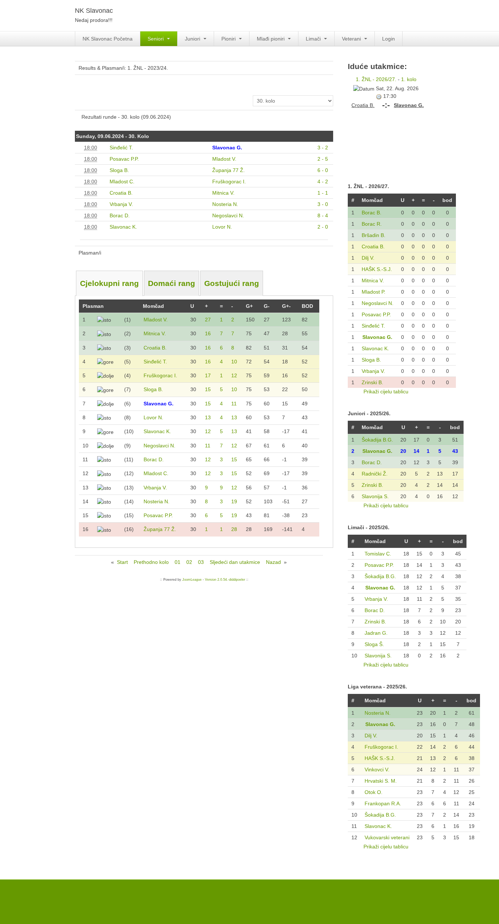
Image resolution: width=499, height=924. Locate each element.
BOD (307, 306)
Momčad (153, 306)
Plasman (93, 306)
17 (208, 375)
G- (267, 306)
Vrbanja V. (373, 371)
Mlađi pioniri (271, 39)
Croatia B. (373, 246)
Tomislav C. (378, 554)
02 (189, 562)
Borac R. (372, 224)
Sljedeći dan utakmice (235, 562)
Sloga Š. (374, 644)
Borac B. (371, 212)
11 (234, 403)
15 (208, 389)
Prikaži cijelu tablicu (385, 391)
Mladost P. (373, 292)
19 (234, 501)
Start (122, 562)
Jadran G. (376, 633)
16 (208, 333)
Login (388, 39)
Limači (314, 39)
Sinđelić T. (373, 326)
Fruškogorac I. (381, 747)
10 (234, 361)
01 (177, 562)
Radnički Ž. (375, 474)
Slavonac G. (377, 337)
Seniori (156, 39)
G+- (286, 306)
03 (201, 562)
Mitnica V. (373, 280)
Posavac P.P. (376, 314)
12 (234, 375)
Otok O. (373, 792)
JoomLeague (192, 579)
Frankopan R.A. (383, 803)
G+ (249, 306)
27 (208, 319)
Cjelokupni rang (109, 283)
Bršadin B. (373, 235)
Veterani (352, 39)
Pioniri (229, 39)
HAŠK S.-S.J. (377, 269)
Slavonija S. (375, 496)
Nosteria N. (378, 713)
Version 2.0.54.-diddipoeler (225, 579)
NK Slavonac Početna (108, 39)
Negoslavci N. (377, 303)
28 (234, 529)
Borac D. (372, 462)
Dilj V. (368, 258)
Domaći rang (171, 283)
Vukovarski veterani (387, 837)
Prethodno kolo (151, 562)
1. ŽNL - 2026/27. (376, 79)
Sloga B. (371, 360)
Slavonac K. (375, 348)
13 (208, 417)
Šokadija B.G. (377, 440)
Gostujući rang (231, 283)
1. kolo (408, 79)
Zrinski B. (372, 382)
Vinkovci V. (377, 769)
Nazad (273, 562)
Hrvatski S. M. (381, 781)
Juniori (193, 39)
